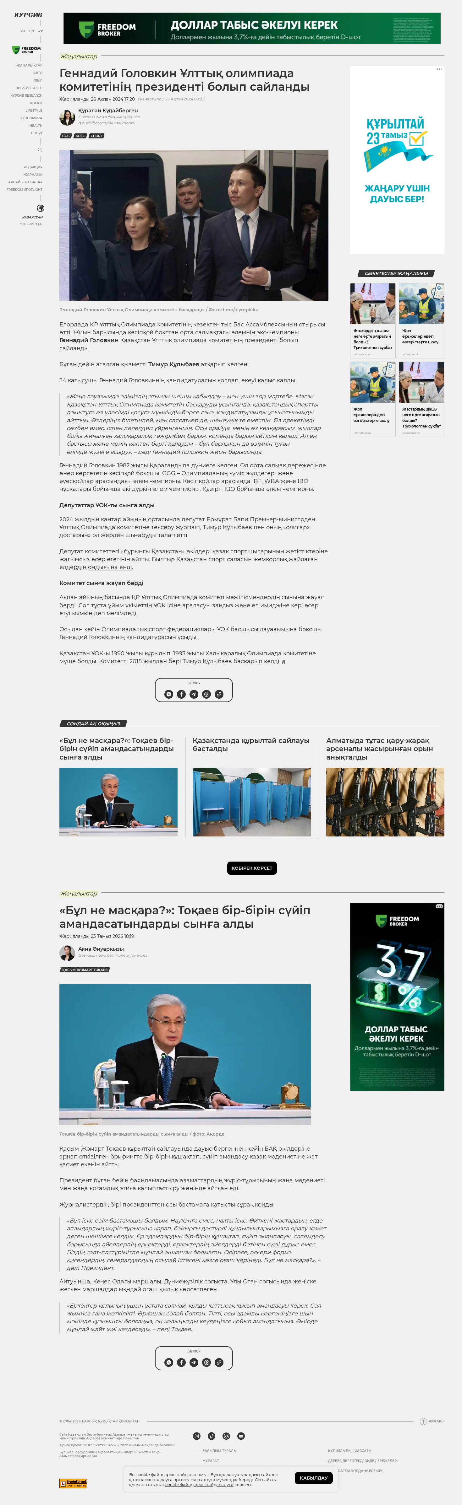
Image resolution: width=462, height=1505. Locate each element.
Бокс (80, 136)
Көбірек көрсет (252, 868)
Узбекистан (31, 224)
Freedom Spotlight (24, 190)
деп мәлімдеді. (115, 613)
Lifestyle (33, 111)
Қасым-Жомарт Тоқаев (84, 970)
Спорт (36, 133)
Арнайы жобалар (25, 182)
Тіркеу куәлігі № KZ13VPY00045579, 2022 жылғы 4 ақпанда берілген (117, 1445)
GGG (66, 136)
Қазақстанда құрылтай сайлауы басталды (251, 744)
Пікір (38, 80)
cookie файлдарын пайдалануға (199, 1484)
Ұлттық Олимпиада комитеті (183, 597)
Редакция (33, 167)
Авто (37, 73)
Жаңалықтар (29, 65)
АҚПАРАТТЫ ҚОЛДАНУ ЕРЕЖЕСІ (356, 1471)
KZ (40, 31)
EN (31, 31)
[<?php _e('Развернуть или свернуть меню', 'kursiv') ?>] (40, 208)
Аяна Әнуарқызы (101, 949)
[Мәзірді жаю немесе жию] (40, 150)
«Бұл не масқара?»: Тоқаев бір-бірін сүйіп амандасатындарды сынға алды (116, 748)
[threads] (226, 1436)
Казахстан (32, 217)
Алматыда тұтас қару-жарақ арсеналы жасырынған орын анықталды (379, 748)
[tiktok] (211, 1436)
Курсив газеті (29, 88)
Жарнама (33, 175)
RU (22, 31)
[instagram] (197, 1436)
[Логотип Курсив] (28, 15)
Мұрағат (210, 1461)
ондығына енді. (110, 567)
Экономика (31, 118)
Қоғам (36, 103)
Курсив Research (26, 96)
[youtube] (241, 1436)
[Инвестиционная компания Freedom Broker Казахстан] (26, 50)
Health (36, 126)
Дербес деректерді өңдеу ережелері (363, 1461)
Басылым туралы (219, 1451)
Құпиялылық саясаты (349, 1451)
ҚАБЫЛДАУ (314, 1478)
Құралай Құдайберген (108, 111)
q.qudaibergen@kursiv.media (106, 123)
